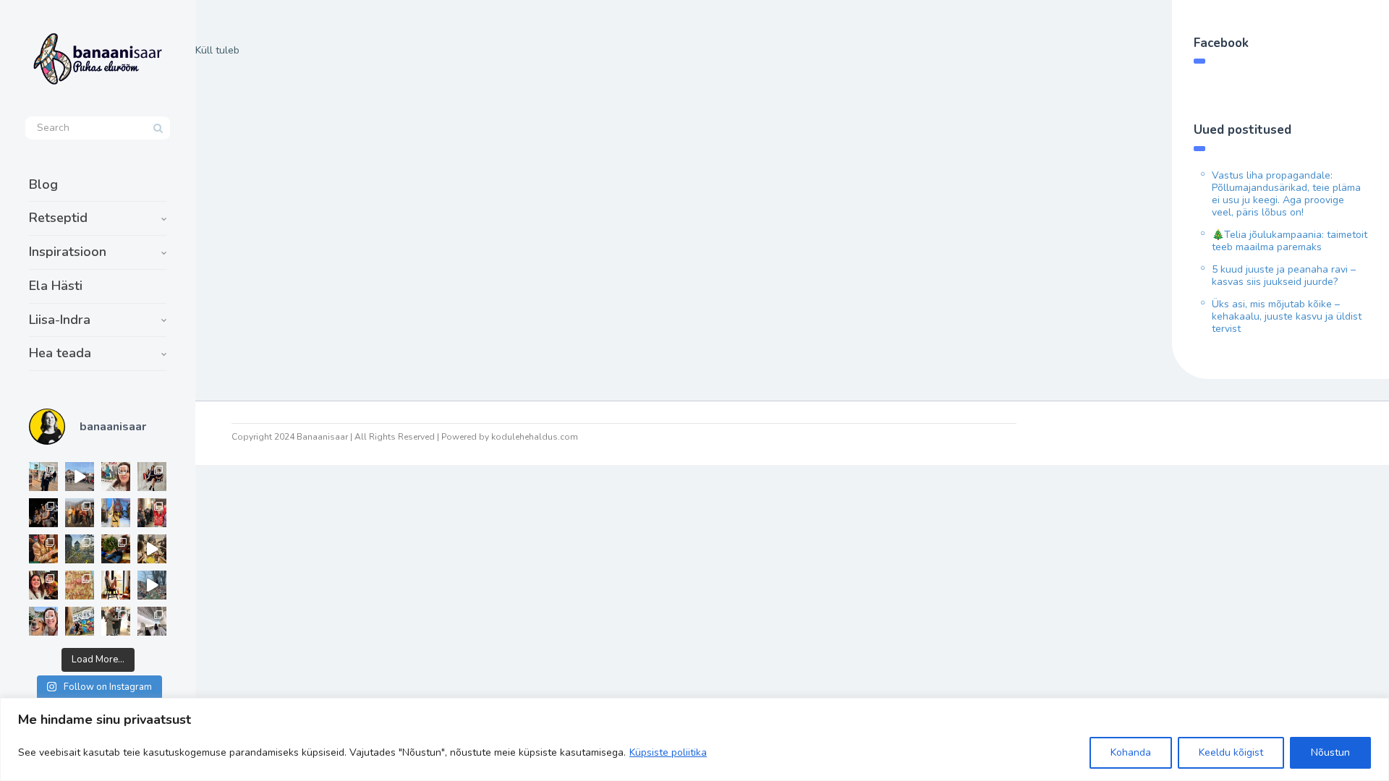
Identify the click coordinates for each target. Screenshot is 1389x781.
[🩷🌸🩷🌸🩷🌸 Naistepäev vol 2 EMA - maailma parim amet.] (151, 476)
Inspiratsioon (67, 251)
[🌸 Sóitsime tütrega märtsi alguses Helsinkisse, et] (79, 476)
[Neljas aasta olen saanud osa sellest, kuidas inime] (151, 512)
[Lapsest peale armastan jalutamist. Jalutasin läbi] (151, 585)
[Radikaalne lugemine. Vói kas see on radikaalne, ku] (115, 476)
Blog (43, 184)
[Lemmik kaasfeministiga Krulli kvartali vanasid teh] (79, 621)
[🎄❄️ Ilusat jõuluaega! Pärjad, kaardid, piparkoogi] (115, 548)
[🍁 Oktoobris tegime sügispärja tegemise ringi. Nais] (43, 585)
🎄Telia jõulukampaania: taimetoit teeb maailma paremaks (1289, 241)
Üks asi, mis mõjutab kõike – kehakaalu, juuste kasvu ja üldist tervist (1287, 316)
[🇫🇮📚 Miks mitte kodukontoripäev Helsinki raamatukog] (43, 476)
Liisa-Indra (59, 319)
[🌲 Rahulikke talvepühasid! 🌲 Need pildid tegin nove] (79, 548)
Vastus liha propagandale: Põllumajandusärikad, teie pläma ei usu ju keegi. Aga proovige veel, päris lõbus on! (1286, 193)
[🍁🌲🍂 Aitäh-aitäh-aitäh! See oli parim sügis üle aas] (115, 585)
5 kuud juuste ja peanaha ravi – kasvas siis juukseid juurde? (1284, 276)
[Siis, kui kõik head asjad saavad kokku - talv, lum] (115, 512)
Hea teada (60, 353)
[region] (694, 739)
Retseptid (58, 217)
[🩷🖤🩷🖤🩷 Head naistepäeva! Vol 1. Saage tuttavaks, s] (43, 512)
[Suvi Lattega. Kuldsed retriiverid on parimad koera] (43, 621)
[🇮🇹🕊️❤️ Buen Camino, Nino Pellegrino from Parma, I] (79, 512)
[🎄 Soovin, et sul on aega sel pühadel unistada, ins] (43, 548)
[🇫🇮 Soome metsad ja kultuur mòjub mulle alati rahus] (151, 621)
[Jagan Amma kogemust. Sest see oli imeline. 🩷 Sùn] (115, 621)
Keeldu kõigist (1231, 752)
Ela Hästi (55, 285)
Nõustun (1330, 752)
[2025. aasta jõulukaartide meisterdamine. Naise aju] (151, 548)
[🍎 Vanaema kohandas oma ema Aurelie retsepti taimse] (79, 585)
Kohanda (1130, 752)
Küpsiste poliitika (668, 752)
